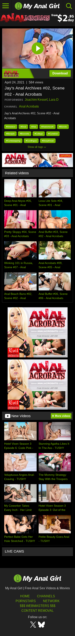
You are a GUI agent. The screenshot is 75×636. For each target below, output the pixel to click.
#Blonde (63, 127)
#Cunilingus (31, 141)
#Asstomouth (47, 127)
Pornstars (26, 601)
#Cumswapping (13, 141)
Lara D (54, 99)
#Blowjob (10, 134)
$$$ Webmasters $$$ (37, 606)
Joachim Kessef (36, 99)
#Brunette (24, 134)
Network (51, 601)
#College (39, 134)
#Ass (33, 127)
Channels (46, 596)
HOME (25, 596)
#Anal (23, 127)
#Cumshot (53, 134)
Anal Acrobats (29, 106)
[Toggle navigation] (6, 6)
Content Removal (37, 610)
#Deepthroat (48, 141)
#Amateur (10, 127)
